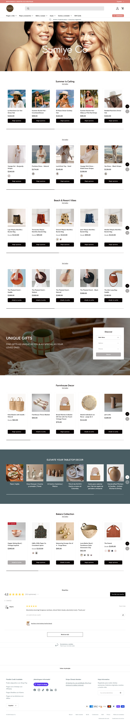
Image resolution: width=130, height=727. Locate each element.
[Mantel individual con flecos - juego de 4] (89, 403)
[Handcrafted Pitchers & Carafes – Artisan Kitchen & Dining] (115, 472)
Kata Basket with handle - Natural (16, 416)
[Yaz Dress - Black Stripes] (113, 154)
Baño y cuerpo (40, 16)
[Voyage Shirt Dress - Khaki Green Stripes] (89, 154)
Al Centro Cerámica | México (55, 485)
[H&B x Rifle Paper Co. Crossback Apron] (41, 531)
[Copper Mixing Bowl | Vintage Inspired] (17, 531)
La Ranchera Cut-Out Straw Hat (15, 112)
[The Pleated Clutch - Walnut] (41, 278)
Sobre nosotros (79, 714)
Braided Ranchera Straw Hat (112, 112)
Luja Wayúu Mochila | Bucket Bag (15, 231)
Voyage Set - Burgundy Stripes (15, 167)
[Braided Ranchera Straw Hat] (113, 99)
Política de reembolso (118, 714)
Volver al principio (65, 668)
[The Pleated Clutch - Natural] (65, 278)
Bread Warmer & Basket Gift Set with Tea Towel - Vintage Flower (64, 417)
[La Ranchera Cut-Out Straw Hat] (17, 99)
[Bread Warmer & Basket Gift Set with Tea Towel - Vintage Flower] (65, 403)
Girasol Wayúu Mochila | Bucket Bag (64, 231)
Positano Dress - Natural (40, 166)
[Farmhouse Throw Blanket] (41, 403)
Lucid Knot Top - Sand (63, 166)
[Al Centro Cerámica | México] (54, 472)
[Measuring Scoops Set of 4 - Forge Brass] (65, 531)
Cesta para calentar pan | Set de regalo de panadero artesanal (95, 486)
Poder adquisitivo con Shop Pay (16, 683)
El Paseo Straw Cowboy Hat (64, 112)
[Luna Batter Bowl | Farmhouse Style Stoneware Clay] (89, 531)
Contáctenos (95, 714)
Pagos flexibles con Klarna (15, 692)
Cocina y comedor (64, 16)
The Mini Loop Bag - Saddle (111, 291)
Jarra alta (107, 415)
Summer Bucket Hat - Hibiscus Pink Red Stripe (88, 112)
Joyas (51, 16)
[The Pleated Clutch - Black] (89, 278)
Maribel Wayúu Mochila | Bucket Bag (112, 231)
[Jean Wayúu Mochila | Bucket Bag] (89, 218)
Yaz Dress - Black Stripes (112, 166)
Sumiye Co (12, 714)
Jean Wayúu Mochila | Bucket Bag (87, 231)
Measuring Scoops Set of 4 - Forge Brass (64, 544)
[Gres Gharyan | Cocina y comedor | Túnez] (34, 472)
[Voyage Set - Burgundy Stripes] (17, 154)
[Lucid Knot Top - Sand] (65, 154)
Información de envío (104, 718)
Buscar (71, 714)
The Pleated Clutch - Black (89, 290)
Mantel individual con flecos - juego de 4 (87, 416)
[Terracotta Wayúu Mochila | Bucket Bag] (41, 218)
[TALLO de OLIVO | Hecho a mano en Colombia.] (75, 472)
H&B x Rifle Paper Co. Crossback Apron (39, 544)
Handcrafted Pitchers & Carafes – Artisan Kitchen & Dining (115, 486)
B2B (102, 714)
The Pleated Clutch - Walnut (39, 291)
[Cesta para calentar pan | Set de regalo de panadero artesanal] (95, 472)
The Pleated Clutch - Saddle (15, 291)
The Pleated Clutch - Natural (63, 291)
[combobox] (64, 8)
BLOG (87, 714)
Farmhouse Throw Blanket (41, 415)
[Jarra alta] (113, 403)
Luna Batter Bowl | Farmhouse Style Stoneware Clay (86, 545)
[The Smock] (113, 531)
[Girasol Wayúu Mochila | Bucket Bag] (65, 218)
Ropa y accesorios (25, 16)
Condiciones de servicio (118, 718)
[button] (123, 8)
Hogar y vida (10, 16)
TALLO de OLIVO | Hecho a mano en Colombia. (75, 486)
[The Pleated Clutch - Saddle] (17, 278)
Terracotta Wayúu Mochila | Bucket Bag (39, 231)
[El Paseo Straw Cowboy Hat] (65, 99)
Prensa (108, 714)
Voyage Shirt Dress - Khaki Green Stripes (87, 167)
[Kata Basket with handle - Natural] (17, 403)
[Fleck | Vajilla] (14, 472)
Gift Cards (77, 16)
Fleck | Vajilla (14, 484)
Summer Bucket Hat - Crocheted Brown (39, 112)
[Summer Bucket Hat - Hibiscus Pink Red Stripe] (89, 99)
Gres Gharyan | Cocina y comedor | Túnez (35, 485)
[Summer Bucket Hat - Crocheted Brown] (41, 99)
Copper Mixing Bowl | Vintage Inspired (15, 544)
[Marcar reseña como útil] (123, 614)
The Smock (108, 543)
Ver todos (65, 84)
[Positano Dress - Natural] (41, 154)
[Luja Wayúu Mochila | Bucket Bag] (17, 218)
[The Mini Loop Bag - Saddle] (113, 278)
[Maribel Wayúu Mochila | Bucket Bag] (113, 218)
